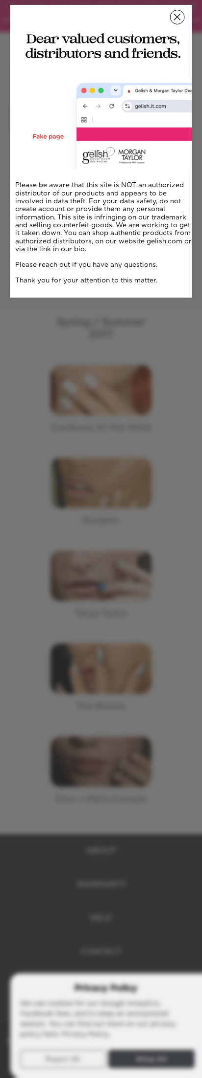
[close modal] (177, 17)
